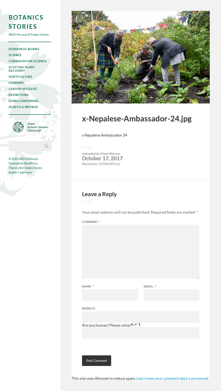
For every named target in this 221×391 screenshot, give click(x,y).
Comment (91, 222)
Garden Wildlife (23, 89)
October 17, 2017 (102, 158)
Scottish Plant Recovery (22, 68)
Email (150, 286)
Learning (16, 82)
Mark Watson (110, 154)
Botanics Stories (26, 22)
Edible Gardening (24, 101)
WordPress (31, 163)
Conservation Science (28, 61)
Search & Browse (23, 107)
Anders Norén (33, 168)
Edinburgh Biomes (24, 49)
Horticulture (20, 76)
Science (15, 55)
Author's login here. (21, 172)
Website (88, 308)
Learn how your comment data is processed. (172, 378)
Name (88, 286)
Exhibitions (18, 95)
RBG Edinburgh (28, 159)
